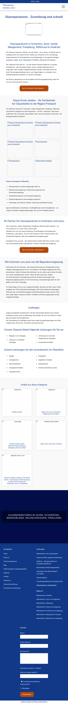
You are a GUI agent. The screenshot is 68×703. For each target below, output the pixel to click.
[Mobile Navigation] (63, 6)
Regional (6, 573)
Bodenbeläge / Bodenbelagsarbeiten (48, 567)
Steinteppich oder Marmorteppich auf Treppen (46, 572)
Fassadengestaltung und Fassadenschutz (49, 581)
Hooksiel (52, 60)
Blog (5, 565)
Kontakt (6, 576)
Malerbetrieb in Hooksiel (44, 595)
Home (5, 553)
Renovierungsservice (10, 561)
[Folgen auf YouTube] (10, 594)
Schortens (9, 60)
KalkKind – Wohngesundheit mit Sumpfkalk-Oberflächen (46, 563)
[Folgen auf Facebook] (5, 594)
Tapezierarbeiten (41, 577)
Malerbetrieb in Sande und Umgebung (48, 607)
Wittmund (43, 60)
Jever (20, 60)
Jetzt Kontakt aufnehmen (33, 88)
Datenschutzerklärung (10, 584)
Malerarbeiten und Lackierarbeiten (47, 553)
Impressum (7, 580)
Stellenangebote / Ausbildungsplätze (15, 569)
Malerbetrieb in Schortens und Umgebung (49, 610)
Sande (16, 60)
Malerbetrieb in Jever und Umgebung (48, 599)
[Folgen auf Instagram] (15, 594)
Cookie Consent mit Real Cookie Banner (34, 702)
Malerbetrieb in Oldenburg (44, 603)
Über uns (6, 557)
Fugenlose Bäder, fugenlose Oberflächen (49, 557)
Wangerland (27, 60)
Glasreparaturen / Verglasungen (46, 585)
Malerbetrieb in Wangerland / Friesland (48, 614)
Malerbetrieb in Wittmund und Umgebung (49, 618)
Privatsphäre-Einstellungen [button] (12, 588)
